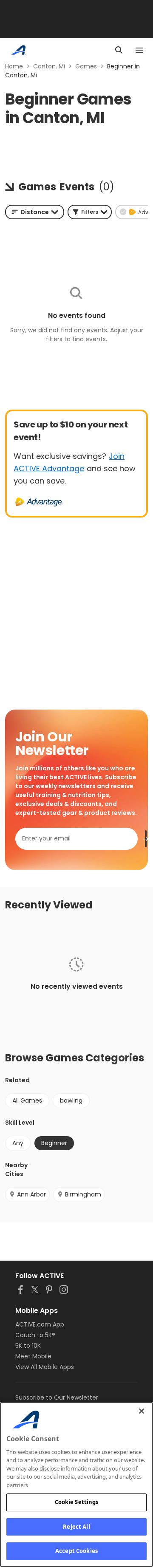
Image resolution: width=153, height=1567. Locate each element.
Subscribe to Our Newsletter (56, 1397)
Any (17, 1143)
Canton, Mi (49, 66)
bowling (71, 1100)
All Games (27, 1100)
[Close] (141, 1411)
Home (14, 66)
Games (86, 66)
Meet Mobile (33, 1356)
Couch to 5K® (35, 1335)
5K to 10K (28, 1345)
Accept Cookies (76, 1551)
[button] (90, 212)
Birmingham (83, 1194)
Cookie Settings (77, 1502)
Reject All (76, 1526)
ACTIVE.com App (39, 1324)
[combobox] (34, 212)
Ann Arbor (31, 1194)
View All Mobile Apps (44, 1367)
